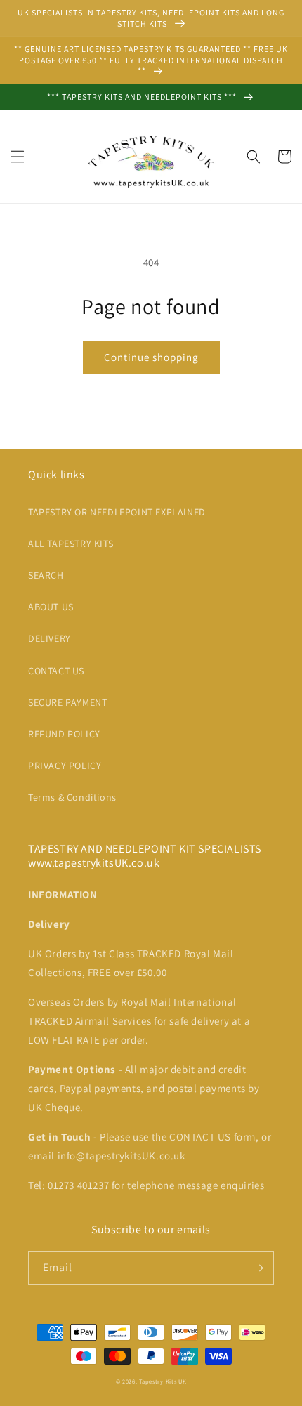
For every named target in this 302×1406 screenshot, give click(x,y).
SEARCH (46, 575)
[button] (17, 156)
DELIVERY (49, 638)
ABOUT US (51, 606)
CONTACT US (56, 670)
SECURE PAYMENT (67, 702)
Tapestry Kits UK (162, 1381)
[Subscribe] (257, 1268)
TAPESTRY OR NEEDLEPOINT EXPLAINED (117, 512)
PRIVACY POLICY (64, 765)
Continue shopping (151, 357)
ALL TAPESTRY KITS (70, 543)
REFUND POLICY (64, 734)
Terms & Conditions (72, 797)
